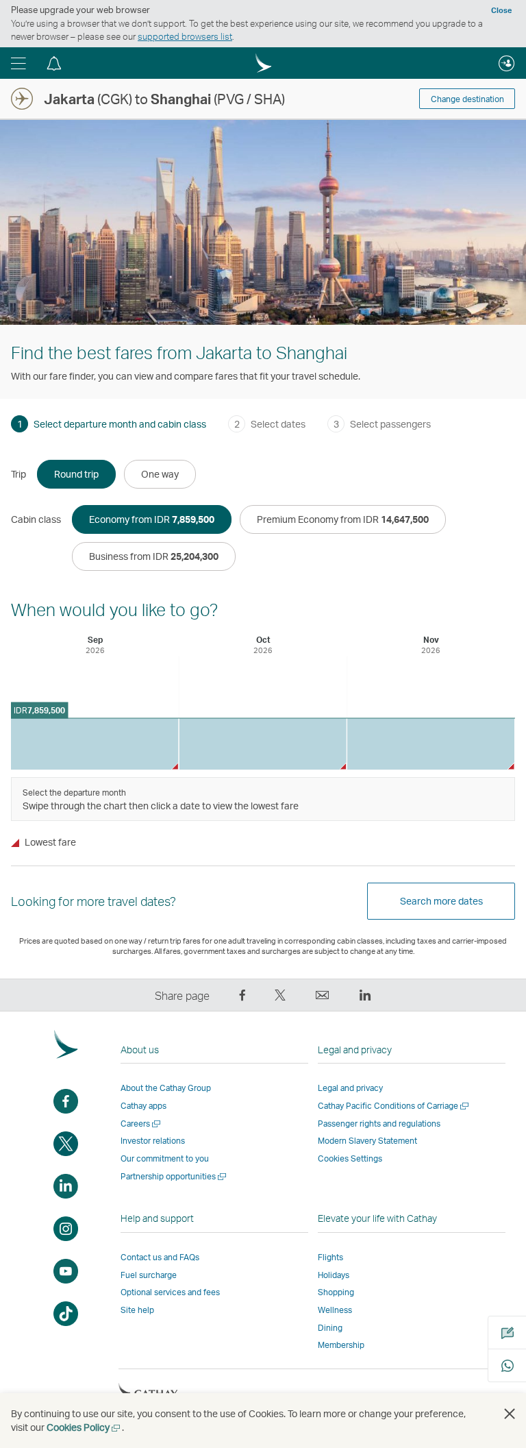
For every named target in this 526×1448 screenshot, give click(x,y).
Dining (330, 1328)
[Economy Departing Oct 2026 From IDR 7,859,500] (262, 744)
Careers (141, 1123)
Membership (341, 1345)
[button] (18, 63)
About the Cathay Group (166, 1088)
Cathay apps (143, 1106)
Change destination (467, 99)
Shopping (336, 1292)
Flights (330, 1257)
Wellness (335, 1310)
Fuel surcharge (149, 1275)
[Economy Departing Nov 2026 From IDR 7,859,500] (430, 744)
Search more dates (441, 901)
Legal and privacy (350, 1088)
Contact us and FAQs (160, 1257)
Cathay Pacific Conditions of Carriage (394, 1106)
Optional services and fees (170, 1292)
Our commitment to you (165, 1158)
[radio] (76, 474)
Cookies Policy (84, 1427)
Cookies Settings (350, 1159)
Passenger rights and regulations (379, 1123)
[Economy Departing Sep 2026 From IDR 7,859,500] (94, 744)
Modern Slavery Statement (367, 1141)
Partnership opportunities (174, 1176)
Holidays (333, 1275)
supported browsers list (185, 36)
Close (501, 10)
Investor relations (153, 1141)
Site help (137, 1310)
